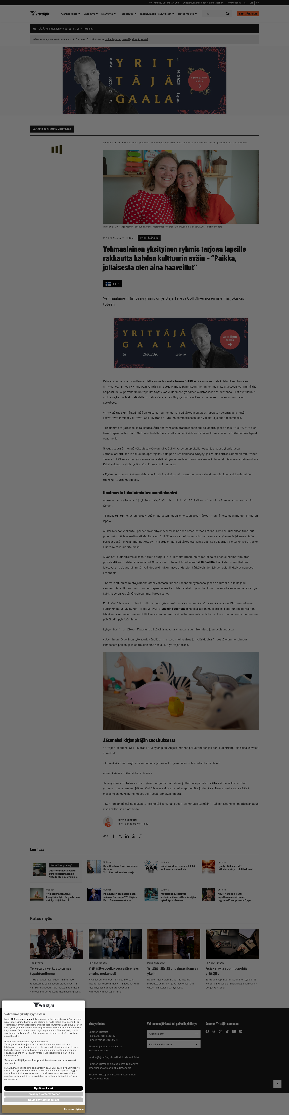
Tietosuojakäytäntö (74, 1109)
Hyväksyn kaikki (43, 1088)
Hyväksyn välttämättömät (43, 1094)
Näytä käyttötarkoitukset (43, 1099)
